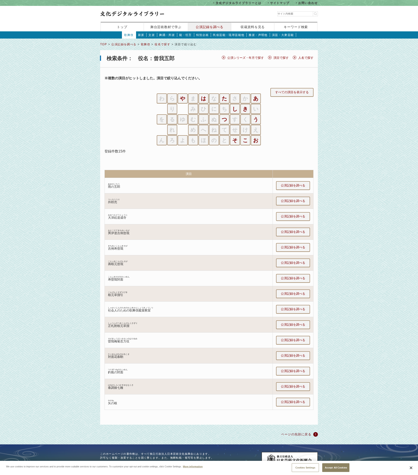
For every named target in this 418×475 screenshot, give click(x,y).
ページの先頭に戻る (296, 434)
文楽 (151, 35)
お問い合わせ (308, 3)
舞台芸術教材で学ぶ (166, 27)
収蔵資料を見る (253, 27)
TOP (103, 44)
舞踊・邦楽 (167, 35)
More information (193, 466)
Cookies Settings (305, 467)
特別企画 (202, 35)
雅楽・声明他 (258, 35)
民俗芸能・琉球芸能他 (228, 35)
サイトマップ (280, 3)
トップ (122, 27)
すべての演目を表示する (292, 92)
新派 (141, 35)
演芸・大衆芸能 (283, 35)
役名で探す (162, 44)
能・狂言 (185, 35)
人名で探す (306, 57)
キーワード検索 (296, 27)
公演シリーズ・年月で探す (245, 57)
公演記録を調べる (209, 27)
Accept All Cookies (336, 467)
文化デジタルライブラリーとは (238, 3)
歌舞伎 (128, 35)
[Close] (411, 468)
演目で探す (281, 57)
